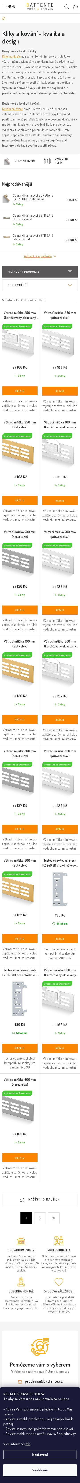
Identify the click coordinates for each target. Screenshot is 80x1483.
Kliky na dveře (11, 56)
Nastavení (40, 1454)
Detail (20, 390)
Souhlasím (40, 1470)
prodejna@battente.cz (44, 1381)
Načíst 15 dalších (43, 1199)
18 (53, 1218)
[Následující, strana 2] (40, 1218)
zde (28, 1444)
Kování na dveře (12, 109)
